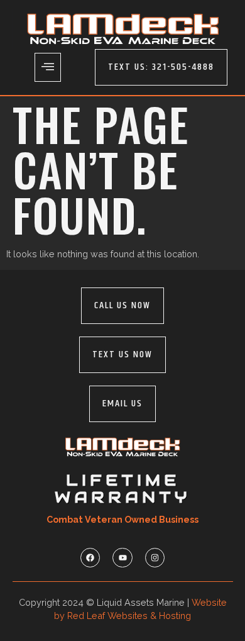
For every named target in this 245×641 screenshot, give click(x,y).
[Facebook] (90, 557)
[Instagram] (155, 557)
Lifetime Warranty (122, 489)
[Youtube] (122, 557)
